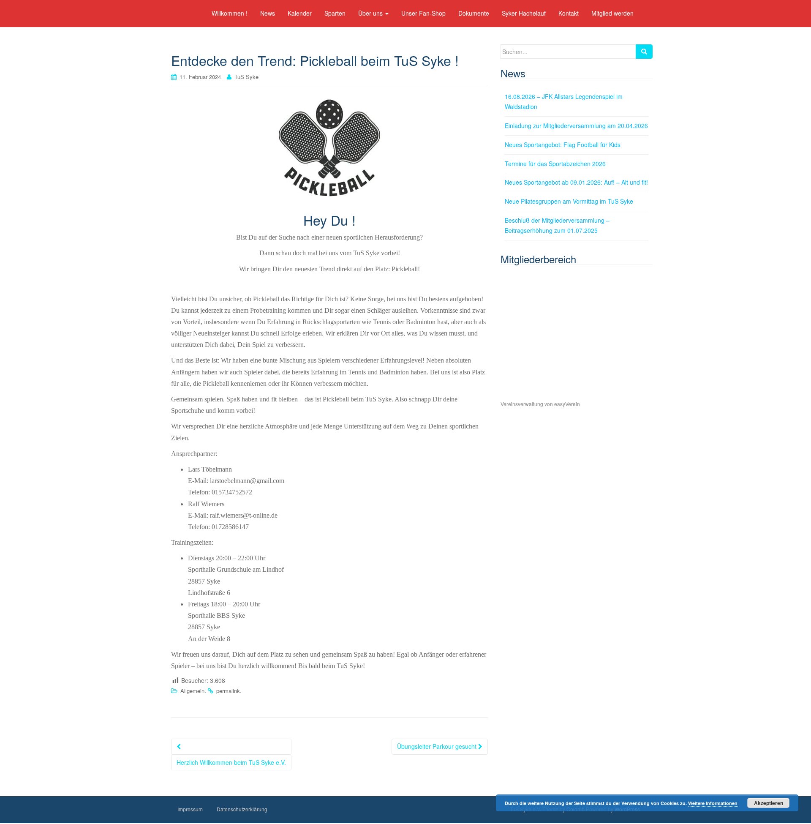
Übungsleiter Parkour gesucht (437, 746)
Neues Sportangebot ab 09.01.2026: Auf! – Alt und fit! (576, 182)
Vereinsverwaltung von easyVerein (540, 403)
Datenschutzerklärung (242, 809)
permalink (228, 691)
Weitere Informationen (713, 803)
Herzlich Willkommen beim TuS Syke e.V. (231, 762)
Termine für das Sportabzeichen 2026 (555, 163)
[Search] (644, 51)
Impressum (190, 809)
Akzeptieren (768, 803)
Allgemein (192, 691)
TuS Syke (246, 77)
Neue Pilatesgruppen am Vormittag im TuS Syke (569, 201)
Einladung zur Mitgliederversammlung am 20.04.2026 (576, 125)
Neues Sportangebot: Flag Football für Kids (562, 144)
